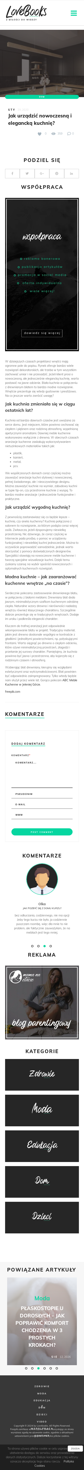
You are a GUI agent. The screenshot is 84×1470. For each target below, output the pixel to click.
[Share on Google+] (42, 173)
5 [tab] (51, 1368)
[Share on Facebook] (12, 173)
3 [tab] (45, 946)
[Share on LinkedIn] (71, 173)
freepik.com (12, 691)
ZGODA (75, 1448)
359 (59, 133)
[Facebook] (42, 1406)
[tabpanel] (42, 903)
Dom (42, 97)
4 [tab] (51, 946)
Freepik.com (16, 1429)
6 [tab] (57, 1368)
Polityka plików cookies (56, 1436)
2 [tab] (39, 946)
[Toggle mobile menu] (74, 12)
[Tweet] (27, 173)
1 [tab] (33, 946)
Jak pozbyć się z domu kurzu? (42, 908)
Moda (42, 1298)
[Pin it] (56, 173)
